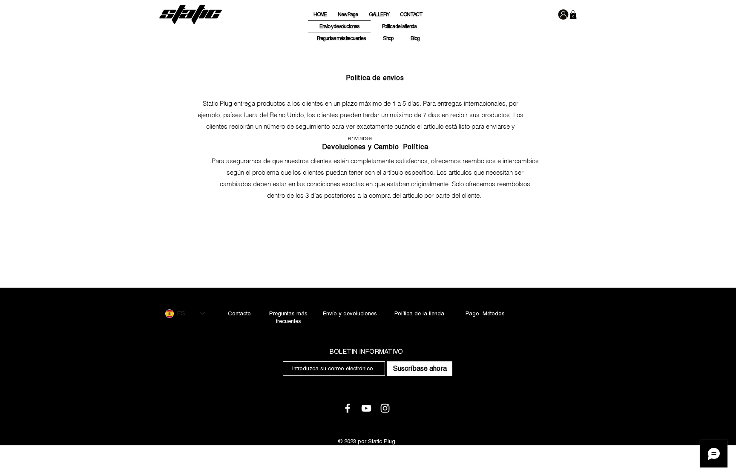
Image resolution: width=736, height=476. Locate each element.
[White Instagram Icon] (385, 408)
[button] (573, 14)
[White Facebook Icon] (348, 408)
